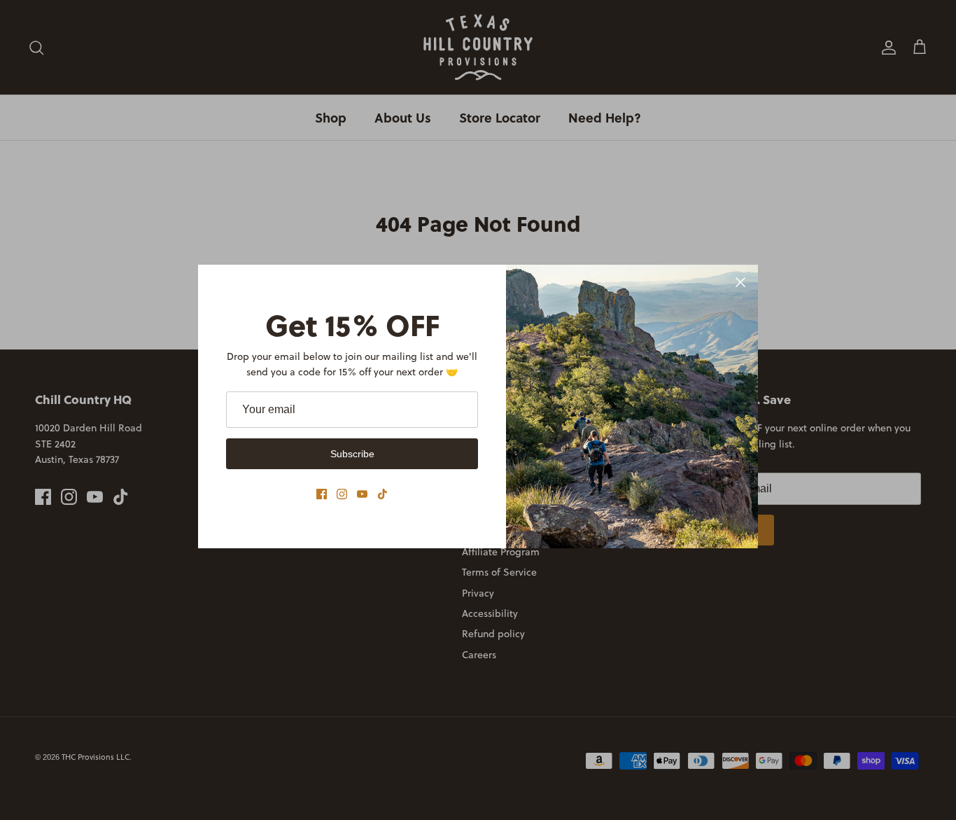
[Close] (740, 282)
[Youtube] (362, 494)
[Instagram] (342, 494)
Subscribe (352, 453)
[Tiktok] (382, 494)
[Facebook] (321, 494)
